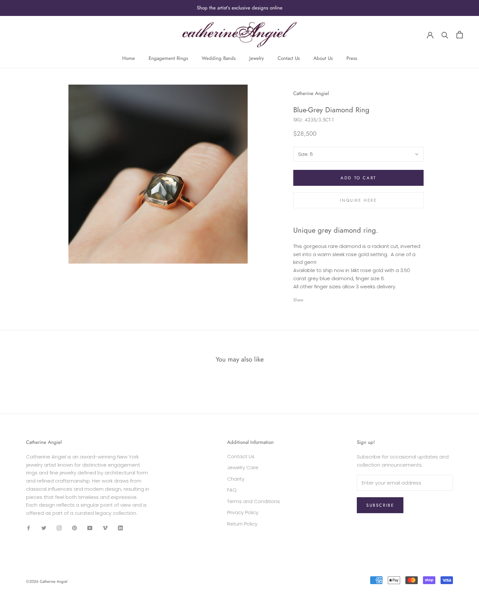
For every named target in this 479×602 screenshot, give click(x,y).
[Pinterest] (326, 298)
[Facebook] (310, 298)
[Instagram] (59, 528)
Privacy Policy (242, 512)
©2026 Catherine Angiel (46, 581)
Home (128, 58)
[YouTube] (89, 528)
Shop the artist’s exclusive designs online (240, 7)
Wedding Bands (219, 58)
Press (351, 58)
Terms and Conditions (253, 501)
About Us (323, 58)
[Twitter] (318, 298)
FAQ (232, 489)
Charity (235, 478)
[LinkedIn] (120, 528)
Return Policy (242, 523)
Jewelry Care (242, 467)
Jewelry (256, 58)
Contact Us (289, 58)
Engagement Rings (168, 58)
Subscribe (380, 505)
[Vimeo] (105, 528)
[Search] (445, 34)
